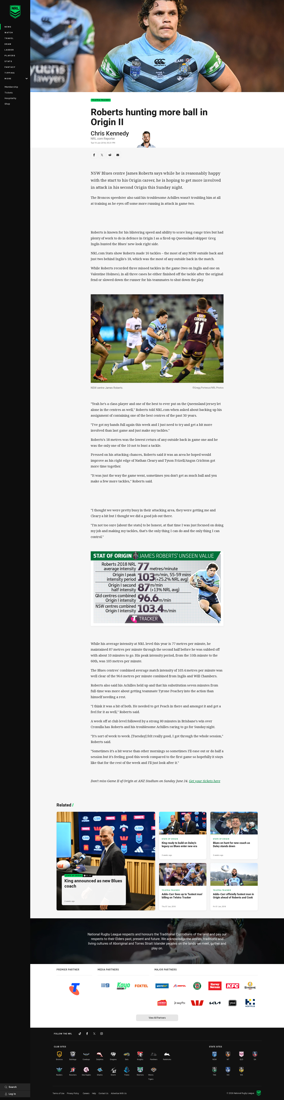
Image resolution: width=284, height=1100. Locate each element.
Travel (9, 38)
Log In (12, 1093)
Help (94, 1093)
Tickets (9, 92)
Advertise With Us (119, 1093)
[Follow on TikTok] (80, 1034)
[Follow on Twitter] (94, 1034)
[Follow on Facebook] (87, 1034)
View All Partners (157, 1017)
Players (10, 55)
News (8, 26)
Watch (9, 32)
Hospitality (10, 98)
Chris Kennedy (110, 133)
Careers (86, 1093)
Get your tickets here (204, 781)
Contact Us (103, 1093)
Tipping (10, 73)
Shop (7, 103)
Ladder (9, 50)
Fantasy (10, 67)
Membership (11, 86)
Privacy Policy (73, 1093)
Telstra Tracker (101, 100)
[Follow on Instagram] (101, 1034)
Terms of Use (58, 1093)
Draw (8, 44)
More (8, 78)
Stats (8, 61)
